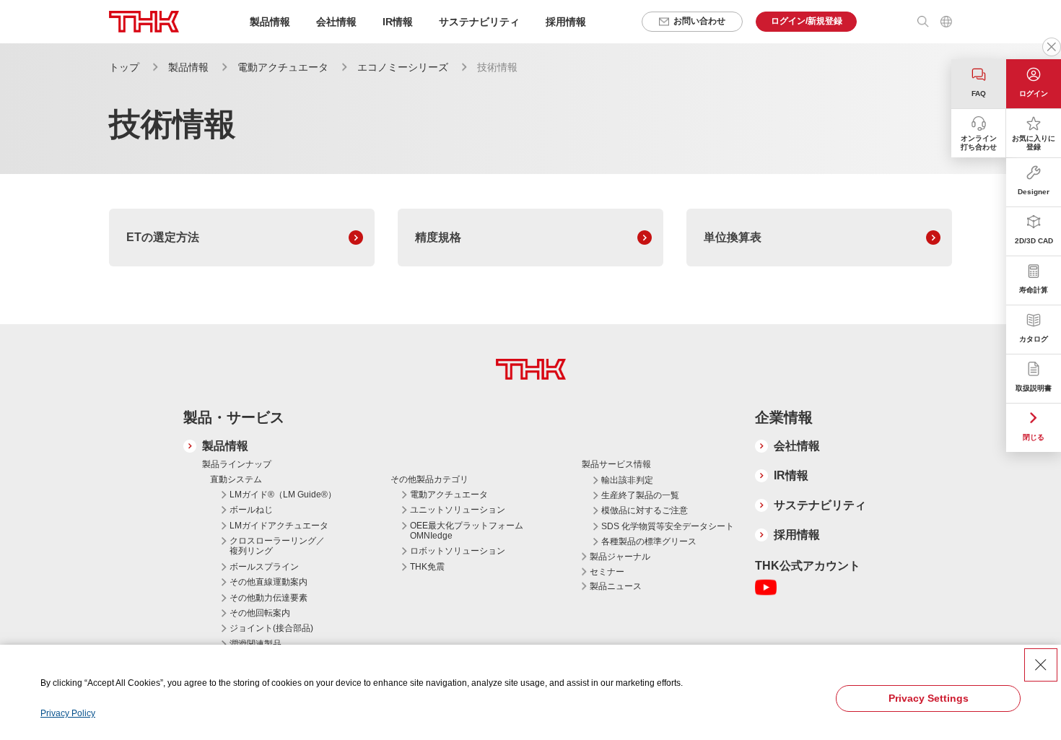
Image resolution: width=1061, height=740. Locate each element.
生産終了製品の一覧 (640, 495)
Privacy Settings (928, 698)
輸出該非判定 (627, 480)
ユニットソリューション (457, 510)
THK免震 (427, 567)
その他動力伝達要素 (268, 598)
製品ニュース (616, 586)
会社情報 (797, 446)
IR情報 (791, 475)
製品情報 (188, 67)
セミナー (607, 572)
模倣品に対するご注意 (644, 510)
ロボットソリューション (457, 551)
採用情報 (566, 21)
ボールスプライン (264, 567)
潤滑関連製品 (255, 644)
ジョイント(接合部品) (271, 628)
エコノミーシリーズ (402, 67)
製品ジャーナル (620, 557)
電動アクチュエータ (282, 67)
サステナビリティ (820, 505)
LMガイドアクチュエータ (279, 526)
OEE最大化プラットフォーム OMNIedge (466, 531)
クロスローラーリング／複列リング (277, 546)
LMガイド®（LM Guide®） (283, 494)
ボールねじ (251, 510)
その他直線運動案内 (268, 582)
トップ (124, 67)
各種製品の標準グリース (649, 541)
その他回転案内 (260, 613)
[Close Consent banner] (1041, 665)
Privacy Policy (67, 713)
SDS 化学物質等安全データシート (667, 526)
